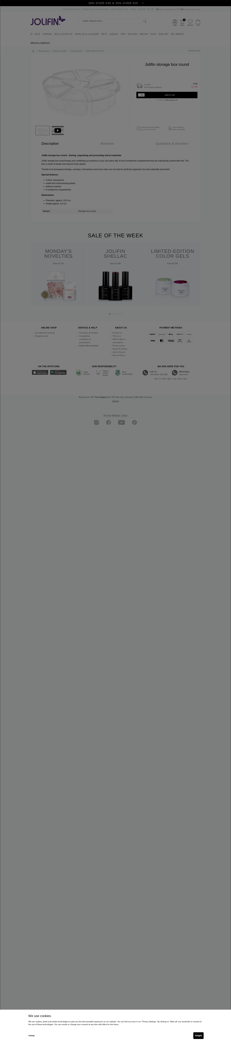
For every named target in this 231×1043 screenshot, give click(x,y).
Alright (198, 1035)
